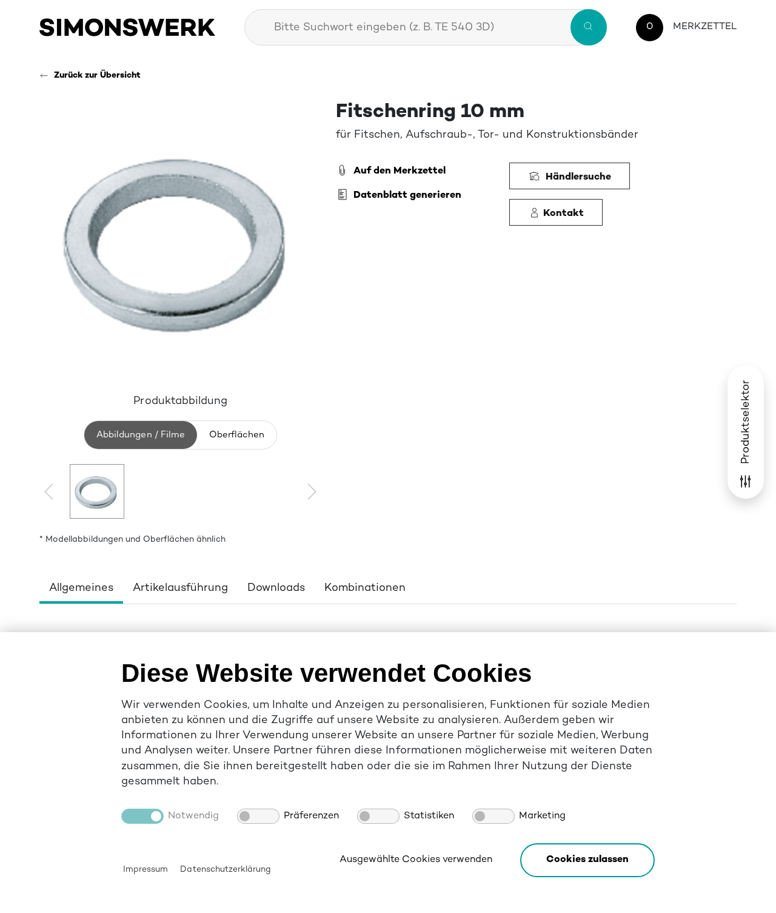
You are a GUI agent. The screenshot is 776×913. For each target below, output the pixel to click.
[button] (587, 860)
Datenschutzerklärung (225, 869)
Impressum (145, 869)
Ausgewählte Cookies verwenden (416, 860)
